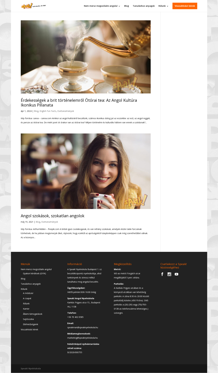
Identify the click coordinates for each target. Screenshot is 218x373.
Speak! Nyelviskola (31, 368)
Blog (126, 5)
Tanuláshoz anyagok (144, 5)
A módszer (28, 293)
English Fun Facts (48, 111)
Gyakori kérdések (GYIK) (34, 273)
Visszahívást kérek (185, 5)
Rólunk (162, 5)
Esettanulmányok (65, 111)
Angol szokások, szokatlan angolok (52, 215)
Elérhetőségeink (30, 324)
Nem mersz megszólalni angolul (100, 5)
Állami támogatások (32, 313)
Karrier (26, 308)
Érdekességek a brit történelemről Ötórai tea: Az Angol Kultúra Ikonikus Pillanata (79, 102)
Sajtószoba (28, 319)
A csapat (27, 298)
